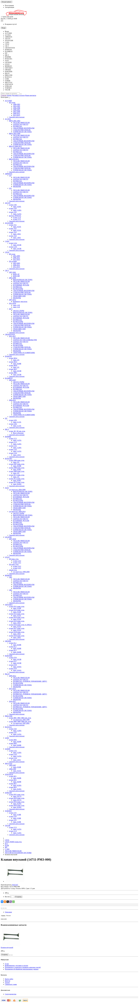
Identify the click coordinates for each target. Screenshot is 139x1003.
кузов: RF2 (12, 780)
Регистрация (9, 5)
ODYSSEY (9, 604)
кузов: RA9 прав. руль (16, 636)
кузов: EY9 (13, 668)
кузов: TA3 (13, 232)
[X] (8, 901)
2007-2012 (12, 300)
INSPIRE (8, 436)
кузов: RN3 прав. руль (16, 802)
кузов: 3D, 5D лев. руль (17, 431)
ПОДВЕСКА (17, 126)
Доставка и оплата (18, 95)
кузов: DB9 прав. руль (16, 471)
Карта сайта (9, 979)
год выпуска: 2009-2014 (17, 511)
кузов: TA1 (13, 225)
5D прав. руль (14, 564)
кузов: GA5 (17, 562)
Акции (9, 95)
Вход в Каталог (18, 433)
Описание (8, 912)
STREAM (8, 793)
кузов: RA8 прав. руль (16, 632)
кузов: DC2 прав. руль (16, 478)
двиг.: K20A (17, 484)
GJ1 (10, 175)
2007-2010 (12, 539)
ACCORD (8, 101)
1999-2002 (16, 110)
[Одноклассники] (5, 901)
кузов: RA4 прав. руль (16, 617)
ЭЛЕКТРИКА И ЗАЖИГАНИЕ (24, 353)
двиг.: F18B (17, 814)
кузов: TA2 (13, 228)
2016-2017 (12, 701)
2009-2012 (16, 113)
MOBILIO (8, 575)
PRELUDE (8, 716)
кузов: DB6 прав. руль (16, 460)
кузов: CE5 (13, 212)
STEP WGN (9, 774)
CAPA (7, 241)
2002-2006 (12, 278)
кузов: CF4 (12, 816)
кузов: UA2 (13, 449)
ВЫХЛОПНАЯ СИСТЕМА (22, 279)
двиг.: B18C (17, 469)
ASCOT (7, 203)
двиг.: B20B (17, 648)
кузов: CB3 (13, 205)
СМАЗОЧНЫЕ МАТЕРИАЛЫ (23, 128)
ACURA (8, 119)
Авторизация (9, 7)
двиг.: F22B (17, 608)
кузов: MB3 (13, 373)
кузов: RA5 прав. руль (16, 621)
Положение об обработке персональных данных (21, 969)
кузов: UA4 (13, 453)
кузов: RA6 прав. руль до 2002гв (20, 625)
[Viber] (10, 901)
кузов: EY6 (13, 657)
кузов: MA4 (13, 358)
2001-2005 (16, 256)
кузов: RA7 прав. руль (16, 628)
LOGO (7, 557)
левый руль (13, 570)
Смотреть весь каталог (17, 117)
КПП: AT (16, 274)
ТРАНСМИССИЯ (19, 296)
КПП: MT (16, 276)
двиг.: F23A (17, 227)
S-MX (7, 738)
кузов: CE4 (13, 208)
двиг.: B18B (17, 363)
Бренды (7, 981)
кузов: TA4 (13, 236)
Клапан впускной (7, 947)
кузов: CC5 (17, 219)
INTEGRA (8, 458)
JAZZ (7, 488)
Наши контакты (30, 95)
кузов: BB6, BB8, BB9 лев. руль (20, 721)
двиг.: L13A (17, 422)
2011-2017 (12, 336)
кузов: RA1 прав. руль (16, 606)
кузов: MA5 (13, 362)
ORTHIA (8, 641)
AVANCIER (9, 223)
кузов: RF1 (12, 776)
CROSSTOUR (10, 334)
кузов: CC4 (17, 217)
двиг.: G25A (17, 214)
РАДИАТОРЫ (18, 289)
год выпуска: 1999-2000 (21, 572)
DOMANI (8, 356)
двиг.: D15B (17, 245)
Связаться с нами (11, 984)
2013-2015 (16, 115)
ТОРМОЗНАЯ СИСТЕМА (22, 132)
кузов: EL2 (12, 646)
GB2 (10, 590)
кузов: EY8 (13, 665)
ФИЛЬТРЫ (17, 186)
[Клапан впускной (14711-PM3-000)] (15, 881)
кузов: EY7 (13, 661)
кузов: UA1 (13, 446)
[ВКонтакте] (2, 901)
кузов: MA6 (13, 365)
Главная (3, 95)
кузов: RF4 (12, 787)
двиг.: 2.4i (16, 307)
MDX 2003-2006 (14, 133)
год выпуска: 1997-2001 (21, 723)
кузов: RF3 (12, 783)
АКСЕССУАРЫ (18, 311)
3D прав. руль (14, 559)
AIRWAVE (8, 174)
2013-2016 (12, 303)
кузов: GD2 (13, 424)
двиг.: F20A (17, 206)
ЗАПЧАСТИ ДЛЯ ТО (20, 124)
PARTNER (8, 656)
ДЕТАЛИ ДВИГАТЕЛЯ (21, 122)
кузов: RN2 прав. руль (16, 798)
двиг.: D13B (17, 659)
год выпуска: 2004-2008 (17, 489)
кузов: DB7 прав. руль (16, 464)
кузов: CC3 (13, 442)
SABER (7, 749)
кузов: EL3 (12, 650)
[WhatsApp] (13, 901)
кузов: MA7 (13, 369)
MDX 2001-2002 (14, 121)
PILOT (7, 674)
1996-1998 (16, 108)
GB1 (10, 577)
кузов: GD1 (13, 420)
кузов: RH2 (13, 743)
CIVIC (7, 252)
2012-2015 (16, 259)
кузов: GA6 (13, 247)
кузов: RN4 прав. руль (16, 805)
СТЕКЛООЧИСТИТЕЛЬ (22, 130)
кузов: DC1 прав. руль (16, 475)
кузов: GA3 (17, 561)
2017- (11, 309)
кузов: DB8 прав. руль (16, 468)
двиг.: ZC (16, 360)
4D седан (12, 102)
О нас (7, 964)
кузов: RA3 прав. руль (16, 614)
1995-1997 (12, 765)
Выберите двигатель (20, 301)
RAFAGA (8, 727)
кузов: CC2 (13, 438)
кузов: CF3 (12, 813)
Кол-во (7, 897)
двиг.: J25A (17, 455)
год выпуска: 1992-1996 (21, 720)
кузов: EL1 (12, 643)
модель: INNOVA (15, 216)
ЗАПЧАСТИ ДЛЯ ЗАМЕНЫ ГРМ (25, 340)
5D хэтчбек (13, 261)
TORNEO (8, 811)
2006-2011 (16, 258)
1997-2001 (12, 272)
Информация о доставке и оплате (16, 965)
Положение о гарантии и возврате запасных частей (23, 967)
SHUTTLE (8, 763)
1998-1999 (12, 769)
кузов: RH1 (13, 740)
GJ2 (10, 188)
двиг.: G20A (17, 210)
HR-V (7, 429)
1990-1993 (16, 104)
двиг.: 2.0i (16, 305)
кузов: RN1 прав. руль (16, 794)
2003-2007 (12, 380)
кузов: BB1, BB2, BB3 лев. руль (20, 718)
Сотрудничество (10, 994)
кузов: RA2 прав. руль (16, 610)
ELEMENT (9, 378)
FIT (6, 418)
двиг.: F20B (17, 818)
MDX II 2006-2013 (15, 146)
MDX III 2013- (14, 159)
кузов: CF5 (12, 820)
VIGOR (7, 825)
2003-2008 (16, 111)
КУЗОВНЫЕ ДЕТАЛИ (21, 285)
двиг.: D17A (17, 796)
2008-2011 (12, 400)
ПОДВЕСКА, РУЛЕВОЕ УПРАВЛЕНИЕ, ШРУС (30, 681)
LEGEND (8, 537)
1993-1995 (16, 106)
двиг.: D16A (17, 667)
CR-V (7, 270)
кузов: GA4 (13, 243)
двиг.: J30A (17, 234)
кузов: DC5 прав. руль (16, 482)
